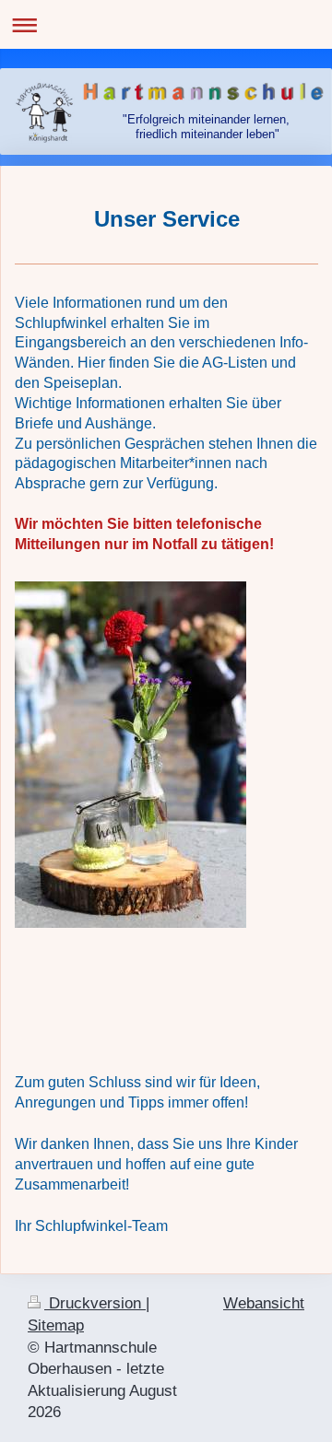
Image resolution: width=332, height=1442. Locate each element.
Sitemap (56, 1325)
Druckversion (95, 1303)
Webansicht (263, 1303)
